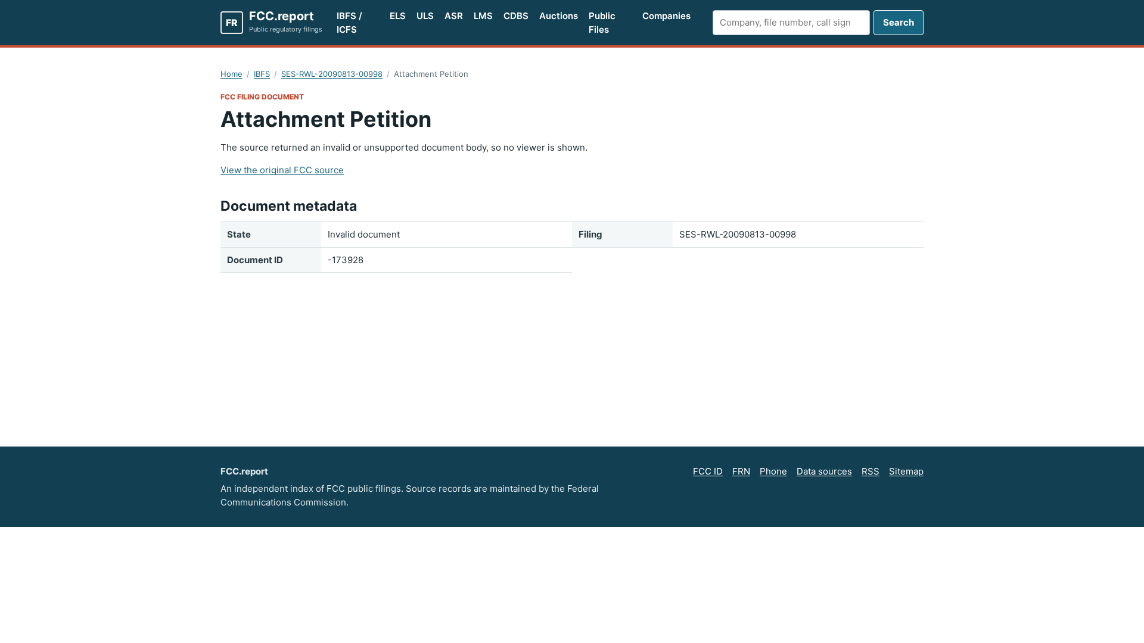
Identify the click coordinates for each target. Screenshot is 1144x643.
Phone (773, 471)
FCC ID (708, 471)
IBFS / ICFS (349, 22)
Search (898, 22)
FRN (741, 471)
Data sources (824, 471)
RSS (870, 471)
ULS (425, 15)
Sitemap (906, 471)
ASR (453, 15)
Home (231, 74)
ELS (398, 15)
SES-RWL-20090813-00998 (332, 74)
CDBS (516, 15)
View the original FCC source (282, 170)
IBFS (262, 74)
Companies (666, 15)
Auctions (558, 15)
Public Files (602, 22)
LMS (483, 15)
